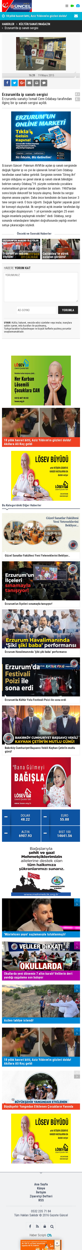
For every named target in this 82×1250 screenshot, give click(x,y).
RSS (41, 1200)
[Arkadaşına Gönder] (29, 83)
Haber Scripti (37, 1235)
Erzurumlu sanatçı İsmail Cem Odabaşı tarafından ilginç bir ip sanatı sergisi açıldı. (37, 101)
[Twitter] (14, 83)
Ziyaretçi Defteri (41, 1196)
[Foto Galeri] (78, 6)
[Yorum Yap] (44, 83)
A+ (77, 94)
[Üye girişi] (44, 1226)
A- (77, 99)
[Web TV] (72, 6)
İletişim (41, 1192)
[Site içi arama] (52, 1226)
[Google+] (22, 83)
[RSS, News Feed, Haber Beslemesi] (37, 1226)
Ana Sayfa (41, 1184)
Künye (41, 1188)
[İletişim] (76, 16)
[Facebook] (7, 83)
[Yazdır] (36, 83)
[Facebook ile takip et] (30, 1226)
